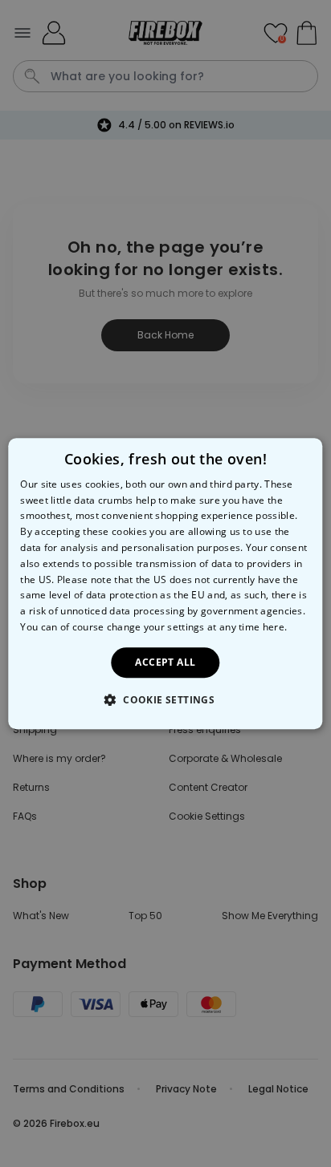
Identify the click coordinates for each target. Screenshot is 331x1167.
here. (275, 627)
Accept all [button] (165, 662)
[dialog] (165, 584)
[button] (165, 699)
